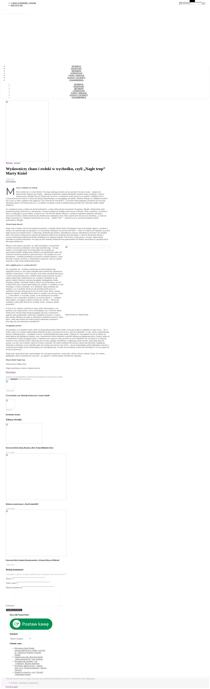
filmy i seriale (76, 76)
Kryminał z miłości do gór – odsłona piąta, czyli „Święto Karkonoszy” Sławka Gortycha (30, 668)
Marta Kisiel (26, 377)
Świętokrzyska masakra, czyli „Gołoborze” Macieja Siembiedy (27, 662)
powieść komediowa (39, 377)
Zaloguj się (17, 5)
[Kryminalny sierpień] (10, 407)
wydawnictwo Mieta (55, 377)
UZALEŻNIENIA (76, 80)
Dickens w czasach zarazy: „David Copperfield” (22, 504)
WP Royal (90, 679)
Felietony (76, 69)
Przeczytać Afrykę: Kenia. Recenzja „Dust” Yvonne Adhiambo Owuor (29, 448)
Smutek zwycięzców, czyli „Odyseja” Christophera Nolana (29, 673)
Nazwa (9, 579)
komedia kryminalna (14, 377)
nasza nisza (5, 10)
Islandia (76, 66)
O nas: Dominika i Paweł (23, 3)
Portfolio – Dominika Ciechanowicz (24, 683)
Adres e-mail (11, 583)
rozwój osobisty (76, 78)
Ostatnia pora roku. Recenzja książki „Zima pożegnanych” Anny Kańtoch (29, 658)
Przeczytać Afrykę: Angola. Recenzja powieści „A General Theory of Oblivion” (33, 560)
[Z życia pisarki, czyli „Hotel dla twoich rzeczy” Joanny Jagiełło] (10, 388)
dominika (14, 379)
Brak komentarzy (24, 379)
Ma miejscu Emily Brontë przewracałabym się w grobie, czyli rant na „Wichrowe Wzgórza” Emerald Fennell (30, 651)
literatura (76, 73)
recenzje (76, 71)
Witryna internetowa (13, 588)
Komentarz (10, 606)
